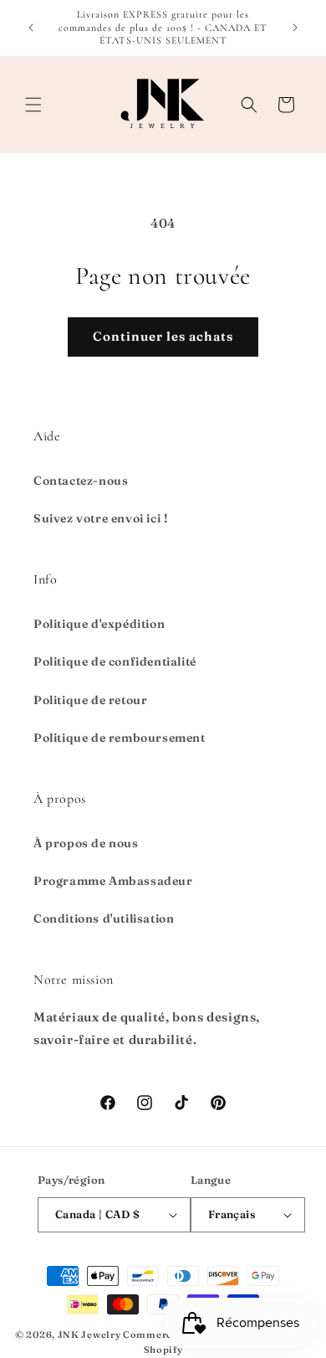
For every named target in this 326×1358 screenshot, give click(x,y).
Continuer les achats (163, 336)
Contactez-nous (80, 480)
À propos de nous (86, 843)
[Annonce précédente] (31, 27)
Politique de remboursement (119, 737)
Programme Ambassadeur (113, 880)
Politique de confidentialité (114, 661)
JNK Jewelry (89, 1334)
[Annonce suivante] (295, 27)
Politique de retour (90, 699)
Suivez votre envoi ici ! (100, 518)
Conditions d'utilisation (103, 918)
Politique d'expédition (99, 623)
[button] (33, 104)
